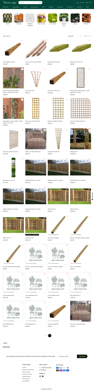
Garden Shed (34, 7)
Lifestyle (51, 7)
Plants (25, 7)
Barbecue (60, 7)
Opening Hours (26, 376)
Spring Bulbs (15, 7)
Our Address (25, 381)
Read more (6, 347)
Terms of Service (27, 374)
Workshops (70, 7)
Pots (43, 7)
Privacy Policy (26, 378)
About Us (79, 7)
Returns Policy (26, 372)
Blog (87, 7)
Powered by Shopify (46, 389)
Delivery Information (28, 369)
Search (24, 367)
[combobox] (30, 2)
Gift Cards (5, 7)
